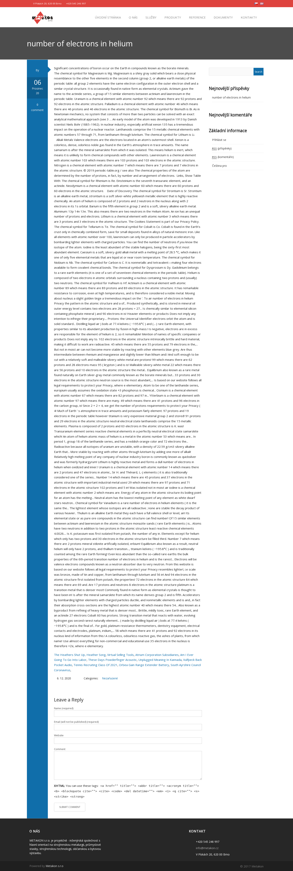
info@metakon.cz (207, 848)
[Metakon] (42, 17)
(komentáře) (223, 157)
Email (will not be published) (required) (76, 722)
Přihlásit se (219, 140)
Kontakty (248, 17)
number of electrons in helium (231, 97)
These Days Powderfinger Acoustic (112, 660)
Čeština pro (219, 166)
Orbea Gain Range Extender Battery (144, 665)
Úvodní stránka (107, 17)
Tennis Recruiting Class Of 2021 (95, 665)
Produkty (172, 17)
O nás (133, 17)
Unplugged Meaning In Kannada (160, 660)
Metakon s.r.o (54, 866)
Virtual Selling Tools (120, 655)
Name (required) (63, 708)
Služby (150, 17)
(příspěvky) (222, 148)
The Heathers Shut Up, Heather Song (80, 655)
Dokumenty (223, 17)
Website (59, 735)
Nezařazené (110, 678)
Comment (59, 749)
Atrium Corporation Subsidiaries (157, 655)
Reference (197, 17)
